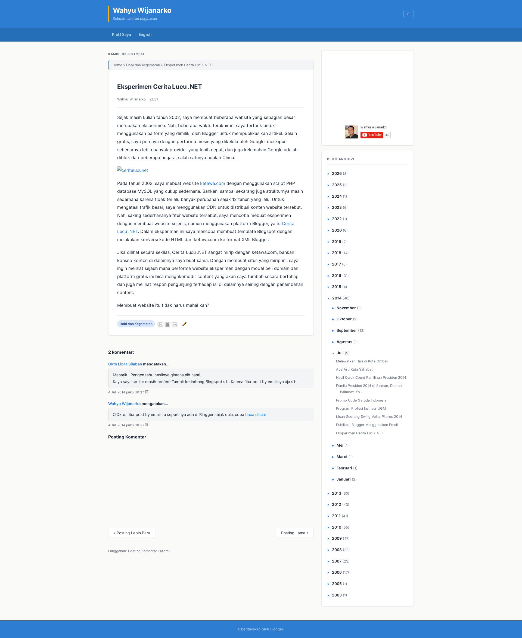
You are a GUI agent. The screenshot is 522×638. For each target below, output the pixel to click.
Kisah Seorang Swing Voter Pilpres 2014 (369, 417)
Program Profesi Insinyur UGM (361, 408)
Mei (340, 445)
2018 (336, 252)
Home (117, 65)
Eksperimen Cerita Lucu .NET (159, 86)
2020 (337, 230)
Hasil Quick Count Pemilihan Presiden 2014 (371, 377)
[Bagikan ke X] (160, 324)
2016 (336, 275)
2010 (336, 527)
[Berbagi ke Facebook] (167, 324)
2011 (336, 515)
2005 (337, 583)
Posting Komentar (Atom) (149, 551)
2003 (337, 595)
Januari (344, 479)
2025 (337, 184)
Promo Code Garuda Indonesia (361, 400)
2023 (337, 207)
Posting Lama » (295, 532)
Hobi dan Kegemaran (143, 65)
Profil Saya (121, 34)
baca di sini (255, 414)
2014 (336, 298)
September (347, 330)
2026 (337, 173)
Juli (340, 352)
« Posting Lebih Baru (131, 532)
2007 (336, 561)
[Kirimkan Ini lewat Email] (175, 324)
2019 (336, 241)
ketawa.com (212, 183)
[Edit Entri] (183, 324)
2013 (336, 493)
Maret (342, 456)
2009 (337, 538)
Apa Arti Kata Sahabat (354, 369)
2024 (337, 196)
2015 (336, 286)
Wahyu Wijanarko (142, 10)
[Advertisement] (368, 89)
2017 (336, 264)
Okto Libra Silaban (125, 364)
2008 (337, 549)
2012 (336, 504)
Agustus (344, 341)
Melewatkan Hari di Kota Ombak (362, 361)
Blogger (276, 629)
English (145, 34)
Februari (344, 468)
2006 (337, 572)
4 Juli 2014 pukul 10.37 (126, 392)
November (346, 307)
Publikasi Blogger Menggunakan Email (367, 425)
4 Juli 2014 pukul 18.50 (126, 425)
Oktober (344, 319)
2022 (337, 218)
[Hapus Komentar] (146, 392)
